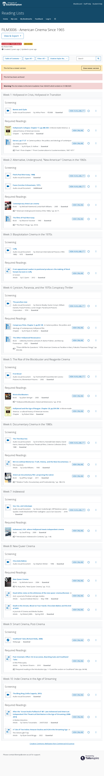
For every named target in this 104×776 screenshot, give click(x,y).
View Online (78, 130)
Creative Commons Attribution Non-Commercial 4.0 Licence (52, 743)
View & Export (11, 35)
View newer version (91, 68)
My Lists (14, 19)
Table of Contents (12, 58)
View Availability (77, 111)
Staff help (87, 4)
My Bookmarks (26, 19)
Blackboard (78, 4)
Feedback (39, 19)
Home (5, 19)
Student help (97, 4)
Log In (48, 19)
